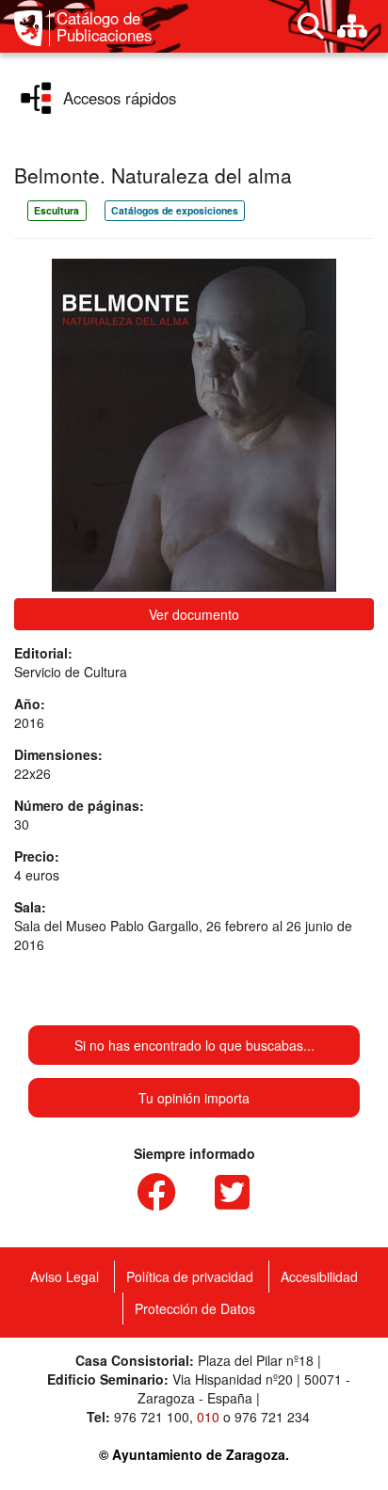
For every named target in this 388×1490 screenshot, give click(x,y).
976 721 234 (272, 1416)
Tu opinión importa (194, 1097)
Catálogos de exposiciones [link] (174, 210)
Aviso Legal (64, 1276)
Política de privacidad (189, 1276)
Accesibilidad (319, 1276)
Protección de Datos (195, 1308)
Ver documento (194, 614)
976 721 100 (151, 1416)
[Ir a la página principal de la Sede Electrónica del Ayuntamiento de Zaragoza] (32, 28)
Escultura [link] (56, 210)
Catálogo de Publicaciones (104, 26)
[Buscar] (311, 26)
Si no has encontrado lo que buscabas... (194, 1045)
